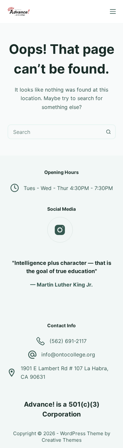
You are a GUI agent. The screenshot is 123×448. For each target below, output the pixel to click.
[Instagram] (60, 230)
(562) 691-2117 (68, 341)
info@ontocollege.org (68, 354)
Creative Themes (62, 440)
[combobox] (55, 131)
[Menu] (113, 11)
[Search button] (108, 132)
